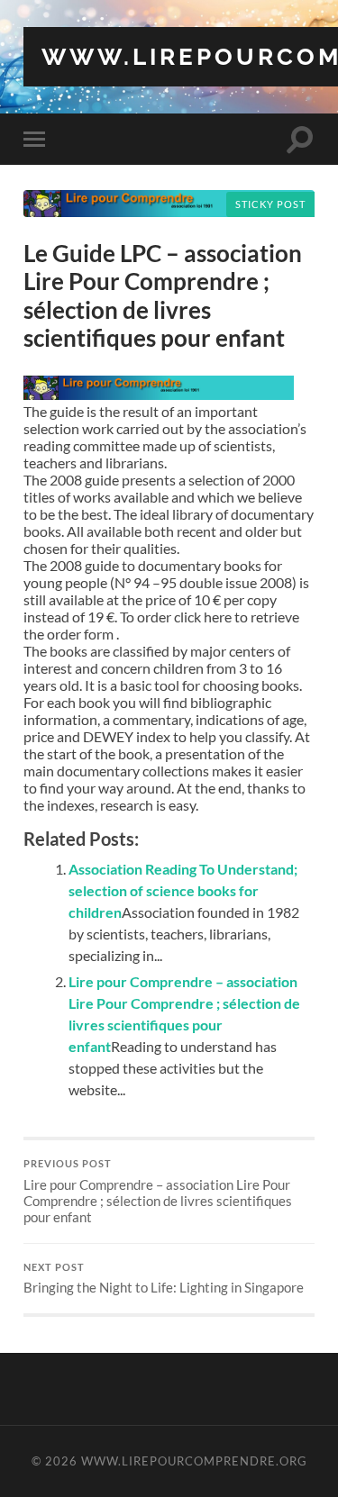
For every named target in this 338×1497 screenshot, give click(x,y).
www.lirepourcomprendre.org (194, 1461)
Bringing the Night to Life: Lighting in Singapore (163, 1279)
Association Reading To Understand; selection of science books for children (183, 890)
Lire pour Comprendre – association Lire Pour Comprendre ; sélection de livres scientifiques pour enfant (157, 1191)
